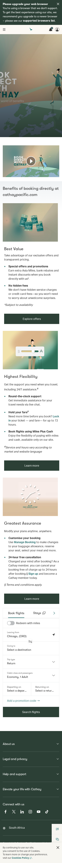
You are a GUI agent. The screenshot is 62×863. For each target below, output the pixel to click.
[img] (58, 4)
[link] (30, 222)
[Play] (31, 161)
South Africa (17, 827)
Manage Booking (25, 542)
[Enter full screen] (56, 174)
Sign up (33, 573)
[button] (30, 641)
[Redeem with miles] (11, 623)
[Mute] (9, 174)
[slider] (4, 170)
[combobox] (31, 662)
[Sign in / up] (57, 29)
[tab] (16, 613)
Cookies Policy (20, 857)
